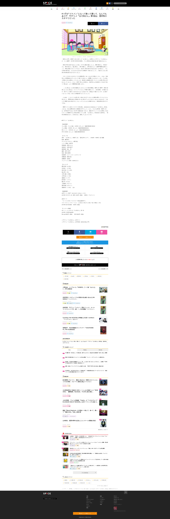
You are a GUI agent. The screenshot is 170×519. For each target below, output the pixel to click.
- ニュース (101, 497)
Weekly (85, 350)
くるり (89, 483)
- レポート (101, 501)
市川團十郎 (72, 480)
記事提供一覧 (116, 497)
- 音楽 (87, 496)
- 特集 (101, 504)
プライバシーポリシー (118, 504)
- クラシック (88, 501)
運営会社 (115, 496)
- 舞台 (87, 497)
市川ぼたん (88, 480)
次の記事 (103, 268)
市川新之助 (80, 480)
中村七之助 (96, 480)
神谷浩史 (99, 276)
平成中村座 (66, 483)
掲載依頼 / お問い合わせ (118, 499)
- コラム (101, 502)
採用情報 (115, 501)
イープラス (64, 488)
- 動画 (101, 496)
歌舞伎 (65, 480)
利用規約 (115, 502)
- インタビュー (102, 499)
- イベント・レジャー (90, 499)
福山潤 (72, 276)
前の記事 (67, 268)
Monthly (100, 350)
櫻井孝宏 (79, 276)
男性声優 (66, 279)
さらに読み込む (85, 472)
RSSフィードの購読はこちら (85, 237)
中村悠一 (93, 276)
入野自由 (86, 276)
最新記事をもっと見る (102, 429)
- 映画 (87, 507)
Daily (69, 350)
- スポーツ (88, 506)
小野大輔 (66, 276)
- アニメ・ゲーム (89, 502)
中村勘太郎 (74, 483)
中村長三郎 (82, 483)
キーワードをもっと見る (101, 485)
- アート (87, 504)
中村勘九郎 (103, 480)
